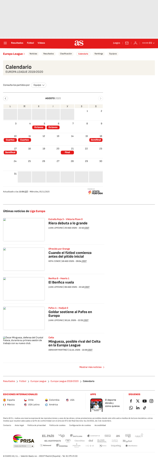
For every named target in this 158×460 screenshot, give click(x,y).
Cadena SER (108, 436)
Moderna (62, 446)
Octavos (38, 127)
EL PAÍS (48, 436)
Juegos (116, 43)
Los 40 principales (61, 436)
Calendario (83, 53)
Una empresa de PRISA (23, 438)
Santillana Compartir (93, 436)
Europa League (13, 54)
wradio (68, 441)
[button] (5, 98)
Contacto (7, 425)
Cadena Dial (91, 441)
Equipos (113, 53)
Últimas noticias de (24, 211)
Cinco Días (79, 441)
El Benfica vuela (61, 282)
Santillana (76, 436)
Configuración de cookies (80, 425)
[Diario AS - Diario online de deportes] (79, 43)
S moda (102, 446)
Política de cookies (57, 425)
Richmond (45, 445)
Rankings (99, 53)
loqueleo (116, 446)
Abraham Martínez (58, 350)
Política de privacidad (36, 425)
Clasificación (66, 53)
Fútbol (30, 43)
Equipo (37, 85)
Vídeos (41, 43)
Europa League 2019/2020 (65, 381)
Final (67, 152)
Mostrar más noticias (90, 367)
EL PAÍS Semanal (101, 441)
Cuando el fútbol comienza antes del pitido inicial (69, 255)
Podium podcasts (76, 446)
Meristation (131, 446)
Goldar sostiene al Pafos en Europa (70, 314)
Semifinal (96, 139)
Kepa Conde (54, 261)
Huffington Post (52, 441)
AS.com (118, 436)
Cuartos (10, 139)
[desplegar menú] (5, 43)
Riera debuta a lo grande (67, 223)
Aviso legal (19, 425)
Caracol (139, 436)
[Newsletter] (127, 43)
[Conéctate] (135, 43)
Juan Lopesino (55, 228)
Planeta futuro (114, 441)
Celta (51, 337)
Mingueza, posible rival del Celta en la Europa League (74, 343)
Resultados (17, 43)
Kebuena (127, 441)
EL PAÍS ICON (89, 446)
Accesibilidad (100, 425)
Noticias (33, 53)
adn (128, 436)
